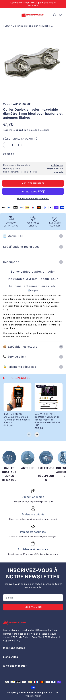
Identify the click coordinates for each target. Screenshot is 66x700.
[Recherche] (54, 15)
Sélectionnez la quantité (20, 138)
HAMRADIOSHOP (21, 104)
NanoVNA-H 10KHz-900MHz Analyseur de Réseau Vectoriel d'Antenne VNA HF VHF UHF (48, 419)
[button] (5, 15)
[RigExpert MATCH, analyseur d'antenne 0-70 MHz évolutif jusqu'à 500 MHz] (18, 397)
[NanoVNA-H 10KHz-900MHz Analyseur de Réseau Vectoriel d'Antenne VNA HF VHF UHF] (49, 397)
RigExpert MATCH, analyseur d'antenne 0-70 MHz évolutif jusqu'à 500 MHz (17, 418)
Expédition (22, 130)
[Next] (37, 434)
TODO (6, 25)
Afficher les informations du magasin (55, 168)
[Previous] (29, 434)
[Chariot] (60, 15)
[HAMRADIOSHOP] (32, 15)
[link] (33, 622)
